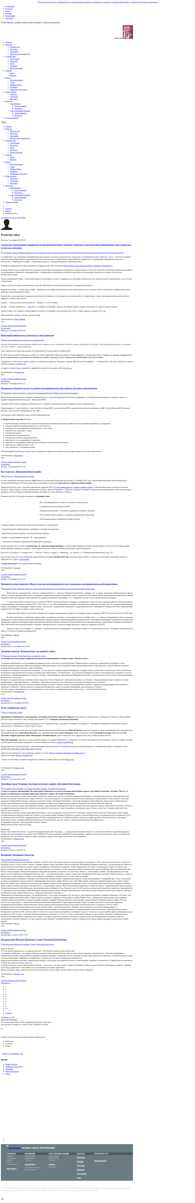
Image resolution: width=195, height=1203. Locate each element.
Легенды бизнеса (31, 1169)
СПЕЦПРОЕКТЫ (30, 1165)
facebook (99, 1157)
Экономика (14, 136)
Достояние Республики (33, 1167)
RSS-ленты (52, 1167)
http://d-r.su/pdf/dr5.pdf (65, 742)
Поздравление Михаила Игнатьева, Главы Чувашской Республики (34, 939)
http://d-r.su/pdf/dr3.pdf (24, 755)
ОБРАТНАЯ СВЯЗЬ (100, 1161)
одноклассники (106, 1157)
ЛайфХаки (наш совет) (19, 174)
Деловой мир (10, 140)
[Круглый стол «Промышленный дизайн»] (17, 476)
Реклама (8, 13)
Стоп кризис (15, 143)
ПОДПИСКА (81, 1158)
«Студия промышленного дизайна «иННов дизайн (72, 487)
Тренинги (13, 178)
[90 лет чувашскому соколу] (12, 712)
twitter (102, 1157)
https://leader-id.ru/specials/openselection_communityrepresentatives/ (88, 265)
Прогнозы (14, 145)
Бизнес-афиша (10, 176)
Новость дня (15, 131)
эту (45, 1022)
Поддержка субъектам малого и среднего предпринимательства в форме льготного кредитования (49, 388)
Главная (8, 126)
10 (6, 1008)
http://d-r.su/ (70, 759)
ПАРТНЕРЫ (81, 1166)
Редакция (9, 8)
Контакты (9, 18)
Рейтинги (13, 150)
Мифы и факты (16, 169)
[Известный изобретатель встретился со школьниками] (22, 340)
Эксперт (8, 155)
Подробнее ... (6, 328)
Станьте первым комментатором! (13, 326)
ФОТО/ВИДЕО (81, 1174)
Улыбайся (13, 171)
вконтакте (95, 1157)
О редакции (10, 6)
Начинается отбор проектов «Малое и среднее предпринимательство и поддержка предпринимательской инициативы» (59, 583)
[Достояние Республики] (97, 2)
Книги (7, 11)
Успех (12, 147)
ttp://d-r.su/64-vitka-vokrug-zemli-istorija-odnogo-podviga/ (21, 749)
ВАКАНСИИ (80, 1170)
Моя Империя (15, 188)
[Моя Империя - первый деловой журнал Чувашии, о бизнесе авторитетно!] (30, 22)
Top (2, 1198)
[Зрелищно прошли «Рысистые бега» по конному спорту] (23, 656)
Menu (3, 122)
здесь (29, 824)
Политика (14, 133)
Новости (8, 129)
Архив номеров (20, 190)
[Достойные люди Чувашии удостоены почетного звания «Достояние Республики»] (33, 788)
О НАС (79, 1178)
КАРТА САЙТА (11, 1169)
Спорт (12, 166)
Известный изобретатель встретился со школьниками (27, 335)
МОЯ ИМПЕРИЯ (30, 1154)
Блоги (12, 157)
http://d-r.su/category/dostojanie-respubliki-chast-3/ (67, 753)
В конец (8, 1013)
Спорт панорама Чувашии (20, 195)
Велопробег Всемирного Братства (17, 854)
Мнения (13, 159)
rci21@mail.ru (24, 559)
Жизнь (7, 162)
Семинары (14, 181)
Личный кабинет (12, 202)
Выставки (14, 183)
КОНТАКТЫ (81, 1154)
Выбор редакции (16, 152)
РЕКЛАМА (80, 1162)
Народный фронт (16, 164)
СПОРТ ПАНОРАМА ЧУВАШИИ (59, 1154)
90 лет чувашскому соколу (14, 707)
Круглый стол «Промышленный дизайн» (21, 471)
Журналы (9, 185)
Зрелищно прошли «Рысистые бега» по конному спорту (28, 651)
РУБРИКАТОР (11, 1154)
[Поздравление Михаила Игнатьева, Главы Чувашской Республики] (27, 944)
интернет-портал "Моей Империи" (38, 1147)
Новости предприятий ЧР (20, 138)
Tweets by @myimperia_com (12, 1053)
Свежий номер (30, 1156)
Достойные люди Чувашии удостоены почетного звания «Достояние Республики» (41, 783)
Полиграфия (10, 16)
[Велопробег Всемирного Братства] (15, 859)
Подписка (18, 192)
